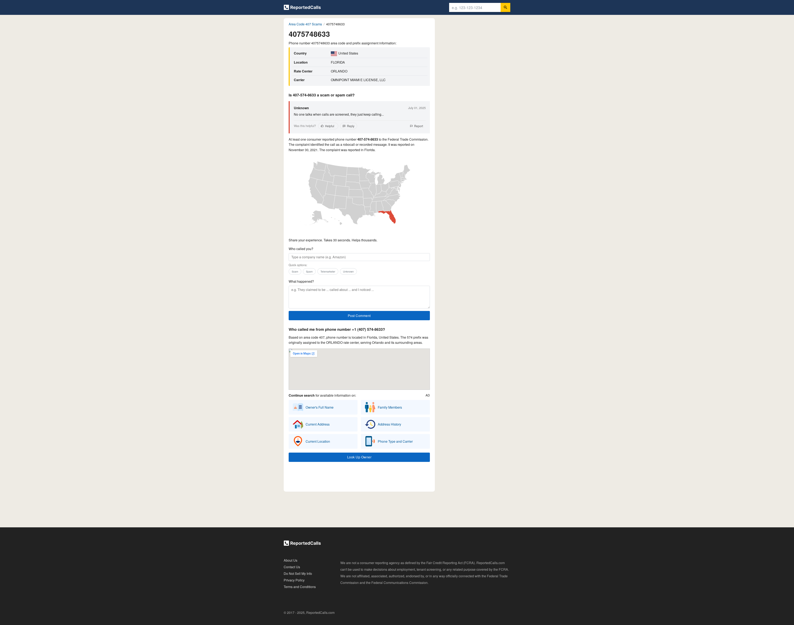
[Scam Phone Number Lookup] (302, 8)
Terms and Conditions (300, 586)
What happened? (301, 281)
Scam (295, 271)
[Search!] (505, 7)
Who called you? (301, 248)
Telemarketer (327, 271)
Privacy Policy (294, 580)
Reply (350, 126)
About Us (290, 560)
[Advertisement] (359, 477)
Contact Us (292, 567)
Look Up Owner (359, 457)
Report (418, 126)
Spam (309, 271)
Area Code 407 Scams (305, 24)
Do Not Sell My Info (298, 573)
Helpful (329, 126)
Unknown (348, 271)
